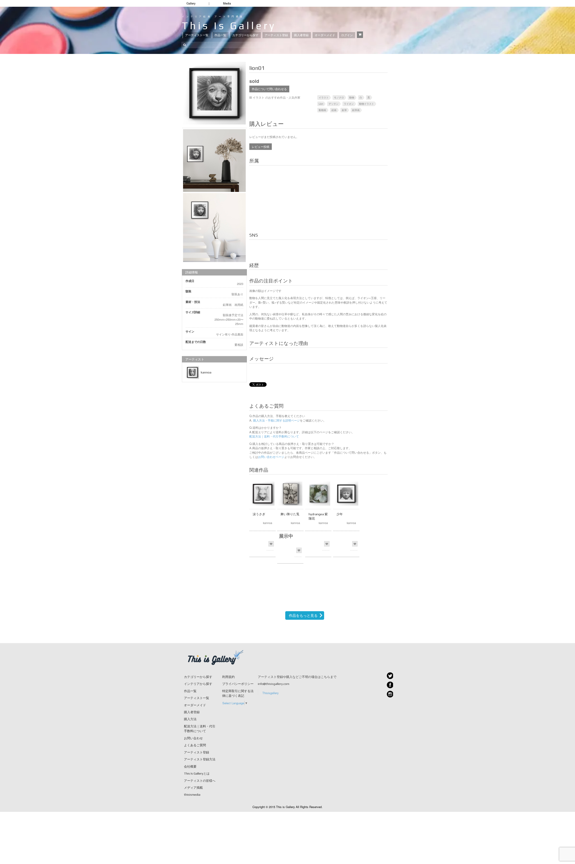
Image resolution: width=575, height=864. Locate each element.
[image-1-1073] (214, 160)
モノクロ (339, 97)
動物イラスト (366, 103)
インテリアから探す (198, 684)
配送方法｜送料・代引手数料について (274, 436)
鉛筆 (344, 110)
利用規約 (228, 677)
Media (227, 3)
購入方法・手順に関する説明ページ (276, 420)
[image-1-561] (214, 93)
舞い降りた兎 (290, 514)
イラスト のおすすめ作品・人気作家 (276, 97)
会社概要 (190, 766)
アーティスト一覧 (196, 35)
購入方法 (190, 719)
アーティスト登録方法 (199, 759)
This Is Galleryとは (197, 773)
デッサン (333, 103)
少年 (339, 514)
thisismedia (192, 794)
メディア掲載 (193, 787)
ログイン (347, 35)
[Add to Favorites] (271, 543)
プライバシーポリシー (238, 684)
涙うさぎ (259, 514)
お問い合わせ (193, 738)
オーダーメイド (325, 35)
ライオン (349, 103)
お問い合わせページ (271, 457)
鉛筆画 (356, 110)
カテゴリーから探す (245, 35)
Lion (321, 103)
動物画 (322, 110)
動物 (351, 97)
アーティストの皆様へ (199, 780)
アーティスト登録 (276, 35)
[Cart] (360, 34)
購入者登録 (301, 35)
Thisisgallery (270, 693)
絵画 (334, 110)
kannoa (206, 372)
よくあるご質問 (195, 745)
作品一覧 (220, 35)
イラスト (324, 97)
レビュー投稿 (260, 146)
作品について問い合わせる (269, 89)
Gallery (191, 3)
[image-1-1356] (214, 227)
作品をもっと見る (303, 615)
